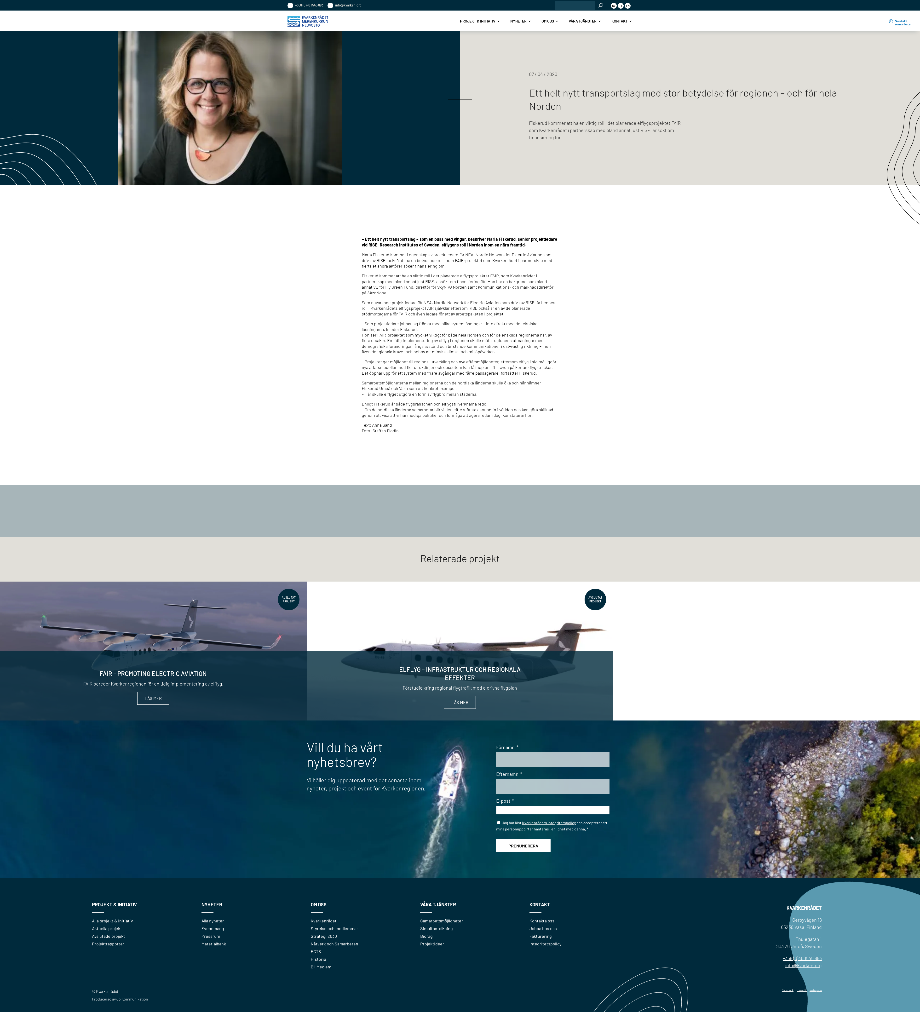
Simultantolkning (436, 928)
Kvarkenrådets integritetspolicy (549, 822)
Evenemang (212, 928)
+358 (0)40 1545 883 (308, 5)
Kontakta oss (541, 920)
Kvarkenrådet (324, 920)
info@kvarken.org (348, 5)
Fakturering (540, 936)
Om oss (547, 21)
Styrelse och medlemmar (334, 928)
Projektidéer (432, 943)
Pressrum (210, 936)
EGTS (316, 951)
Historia (318, 959)
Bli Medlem (321, 966)
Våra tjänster (583, 21)
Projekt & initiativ (477, 21)
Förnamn (507, 747)
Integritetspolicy (545, 943)
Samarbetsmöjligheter (441, 920)
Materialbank (213, 943)
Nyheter (518, 21)
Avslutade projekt (108, 936)
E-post (505, 801)
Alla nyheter (212, 920)
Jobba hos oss (543, 928)
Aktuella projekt (107, 928)
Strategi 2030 (324, 936)
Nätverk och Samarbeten (334, 943)
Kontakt (619, 21)
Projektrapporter (108, 943)
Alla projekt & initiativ (112, 920)
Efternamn (509, 774)
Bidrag (426, 936)
